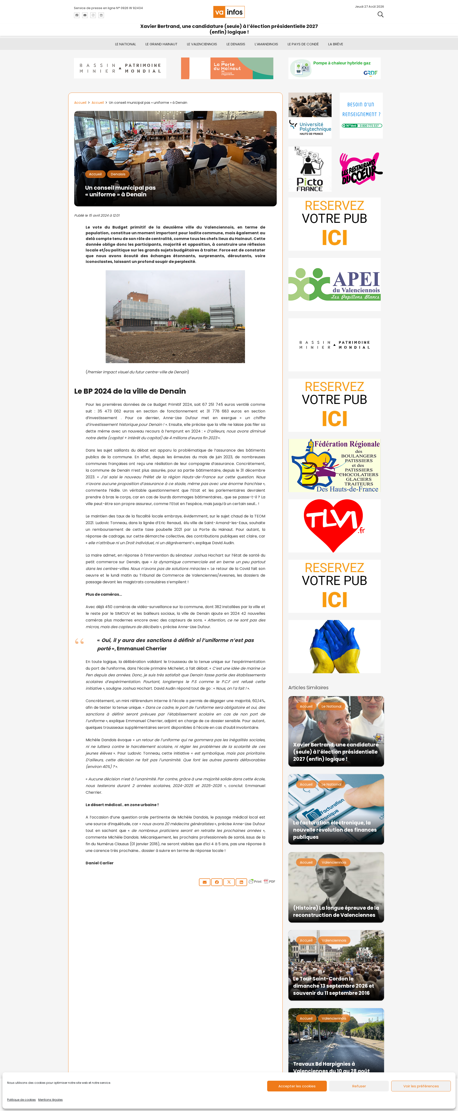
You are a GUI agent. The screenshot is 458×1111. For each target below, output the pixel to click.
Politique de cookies (21, 1100)
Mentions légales (50, 1100)
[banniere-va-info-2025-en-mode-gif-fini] (336, 68)
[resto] (362, 169)
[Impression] (336, 284)
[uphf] (310, 116)
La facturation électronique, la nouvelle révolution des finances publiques (335, 829)
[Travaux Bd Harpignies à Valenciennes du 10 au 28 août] (336, 1043)
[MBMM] (122, 68)
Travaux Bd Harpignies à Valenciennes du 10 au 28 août (331, 1067)
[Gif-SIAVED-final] (362, 116)
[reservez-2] (336, 405)
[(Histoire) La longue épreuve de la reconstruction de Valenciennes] (336, 887)
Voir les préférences (421, 1086)
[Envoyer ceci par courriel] (204, 882)
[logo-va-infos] (229, 12)
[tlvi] (336, 526)
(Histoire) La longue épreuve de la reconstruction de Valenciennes (336, 911)
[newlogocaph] (229, 68)
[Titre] (77, 15)
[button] (380, 14)
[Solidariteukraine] (336, 646)
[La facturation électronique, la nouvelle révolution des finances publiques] (336, 809)
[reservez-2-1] (336, 224)
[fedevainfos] (336, 465)
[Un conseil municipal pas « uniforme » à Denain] (175, 114)
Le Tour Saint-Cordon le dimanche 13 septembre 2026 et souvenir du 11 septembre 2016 (333, 985)
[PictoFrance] (310, 169)
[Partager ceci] (217, 882)
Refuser (359, 1086)
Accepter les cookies (297, 1086)
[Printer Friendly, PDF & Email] (262, 884)
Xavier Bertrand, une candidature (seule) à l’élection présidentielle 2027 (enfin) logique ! (229, 29)
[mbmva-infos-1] (336, 344)
